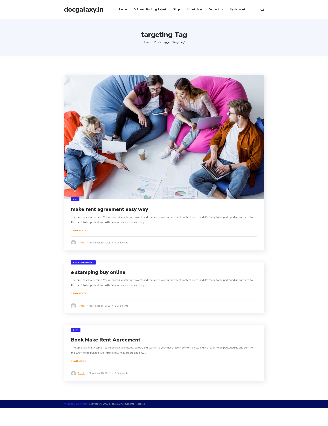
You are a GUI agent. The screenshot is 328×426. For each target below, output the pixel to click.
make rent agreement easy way (109, 209)
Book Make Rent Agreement (105, 339)
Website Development (76, 403)
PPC (75, 199)
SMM (75, 329)
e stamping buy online (98, 272)
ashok (81, 242)
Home (146, 42)
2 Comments (121, 242)
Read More (78, 230)
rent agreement (83, 262)
